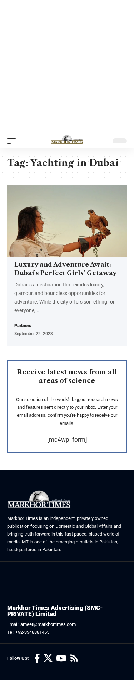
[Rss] (74, 658)
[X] (48, 658)
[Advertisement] (67, 66)
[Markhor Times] (67, 140)
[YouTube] (61, 658)
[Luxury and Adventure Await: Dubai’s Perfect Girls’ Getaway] (67, 221)
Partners (22, 326)
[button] (13, 141)
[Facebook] (37, 658)
